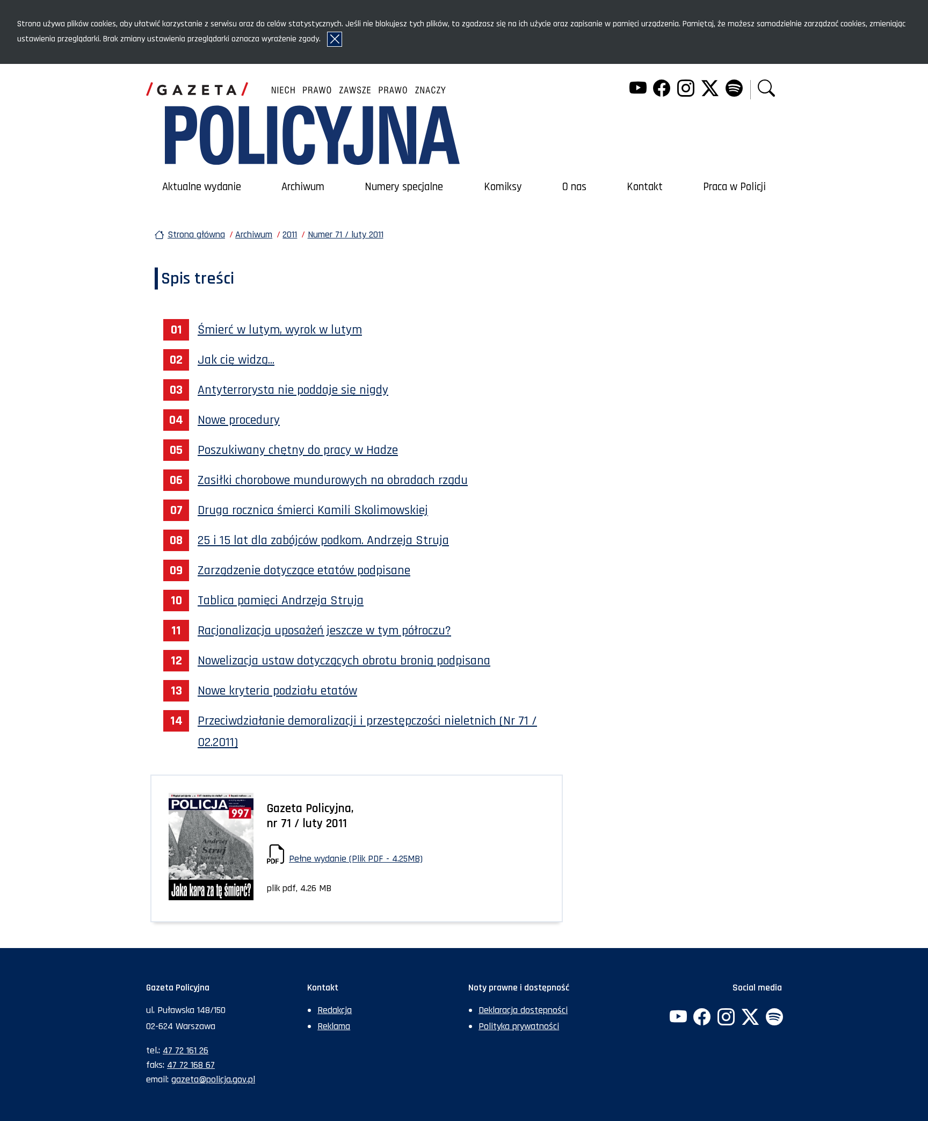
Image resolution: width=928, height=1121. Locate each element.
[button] (766, 89)
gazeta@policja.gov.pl (213, 1079)
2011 (289, 234)
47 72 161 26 (185, 1050)
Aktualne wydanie (201, 187)
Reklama (333, 1026)
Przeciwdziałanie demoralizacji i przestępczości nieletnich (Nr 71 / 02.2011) (367, 731)
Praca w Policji (734, 187)
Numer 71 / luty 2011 (345, 234)
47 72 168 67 (191, 1065)
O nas (574, 187)
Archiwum (302, 187)
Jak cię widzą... (236, 360)
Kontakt (645, 187)
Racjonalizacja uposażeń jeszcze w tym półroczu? (324, 631)
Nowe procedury (239, 420)
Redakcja (334, 1010)
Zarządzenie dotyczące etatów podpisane (304, 570)
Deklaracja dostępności (523, 1010)
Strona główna (196, 234)
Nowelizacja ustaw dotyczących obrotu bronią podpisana (344, 661)
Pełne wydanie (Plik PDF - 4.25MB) (356, 858)
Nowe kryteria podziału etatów (277, 691)
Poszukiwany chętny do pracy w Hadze (298, 450)
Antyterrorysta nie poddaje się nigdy (293, 390)
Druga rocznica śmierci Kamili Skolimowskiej (313, 510)
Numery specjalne (404, 187)
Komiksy (503, 187)
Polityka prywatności (519, 1026)
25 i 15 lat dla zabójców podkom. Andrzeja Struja (323, 540)
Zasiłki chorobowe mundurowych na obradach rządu (333, 480)
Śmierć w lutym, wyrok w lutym (280, 330)
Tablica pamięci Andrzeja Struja (281, 600)
